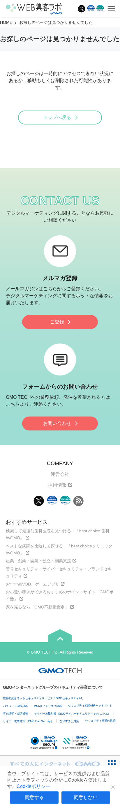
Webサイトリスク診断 (48, 706)
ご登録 (57, 321)
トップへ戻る (57, 117)
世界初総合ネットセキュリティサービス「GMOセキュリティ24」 (44, 698)
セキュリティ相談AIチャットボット (90, 705)
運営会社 (60, 474)
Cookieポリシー (33, 786)
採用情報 (57, 485)
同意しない (86, 797)
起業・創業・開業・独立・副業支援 (38, 560)
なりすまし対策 (69, 721)
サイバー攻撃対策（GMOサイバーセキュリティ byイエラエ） (72, 713)
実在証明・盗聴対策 (15, 713)
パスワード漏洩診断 (15, 706)
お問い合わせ (57, 423)
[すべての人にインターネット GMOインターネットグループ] (52, 764)
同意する (34, 797)
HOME (6, 22)
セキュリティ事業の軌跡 (100, 720)
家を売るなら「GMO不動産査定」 (37, 607)
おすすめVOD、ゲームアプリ (32, 584)
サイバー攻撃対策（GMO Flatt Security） (28, 721)
